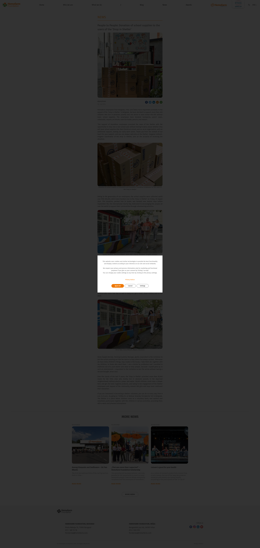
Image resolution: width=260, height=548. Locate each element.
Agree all (118, 286)
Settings (142, 286)
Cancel (130, 286)
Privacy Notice (130, 280)
